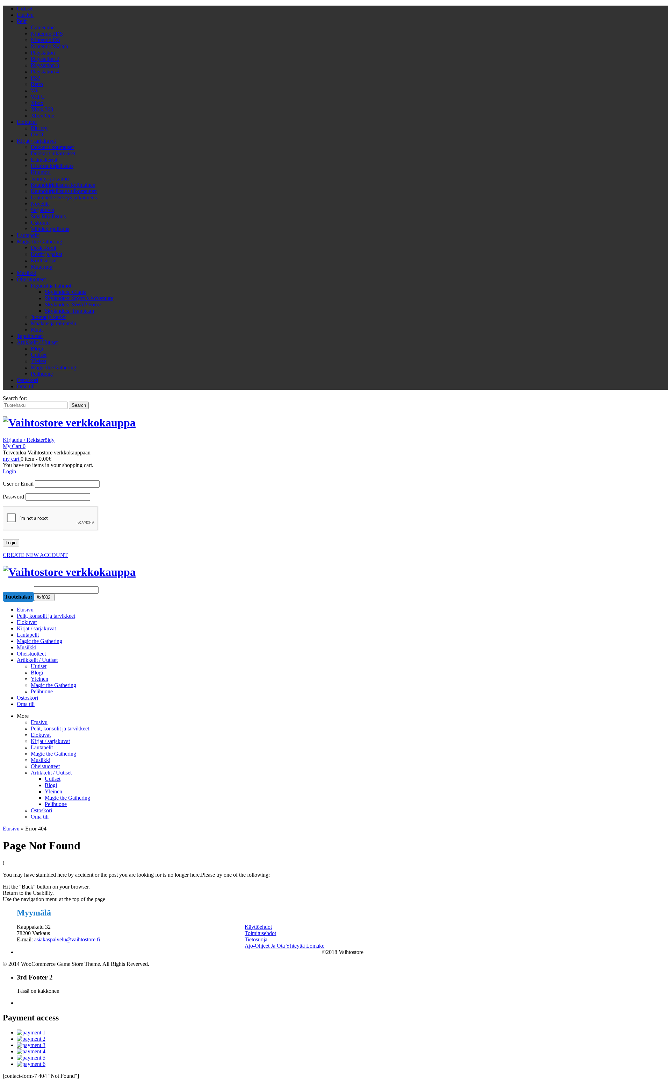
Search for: (15, 398)
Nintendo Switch (49, 46)
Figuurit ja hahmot (51, 286)
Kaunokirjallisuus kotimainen (63, 185)
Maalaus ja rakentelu (53, 323)
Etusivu (25, 15)
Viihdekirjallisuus (50, 229)
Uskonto (40, 223)
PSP (35, 78)
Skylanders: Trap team (69, 311)
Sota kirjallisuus (48, 216)
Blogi (37, 349)
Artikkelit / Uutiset (37, 342)
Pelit (22, 21)
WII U (38, 97)
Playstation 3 (45, 65)
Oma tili (26, 386)
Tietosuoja (256, 939)
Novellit (40, 204)
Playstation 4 (45, 72)
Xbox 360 (42, 109)
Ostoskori (27, 380)
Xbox (37, 103)
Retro (37, 84)
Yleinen (53, 791)
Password (13, 497)
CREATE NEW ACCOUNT (35, 555)
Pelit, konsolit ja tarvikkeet (60, 728)
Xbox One (42, 116)
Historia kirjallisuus (52, 166)
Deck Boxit (43, 248)
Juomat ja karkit (48, 317)
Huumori (41, 172)
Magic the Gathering (39, 242)
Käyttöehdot (258, 927)
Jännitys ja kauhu (50, 179)
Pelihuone (42, 374)
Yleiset (38, 361)
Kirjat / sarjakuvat (36, 141)
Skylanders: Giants (65, 292)
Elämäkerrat (44, 160)
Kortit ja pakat (46, 254)
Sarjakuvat (42, 210)
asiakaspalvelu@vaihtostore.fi (67, 939)
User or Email (18, 484)
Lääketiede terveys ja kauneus (64, 197)
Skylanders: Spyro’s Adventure (79, 298)
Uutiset (25, 9)
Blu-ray (39, 128)
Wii (34, 90)
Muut (37, 330)
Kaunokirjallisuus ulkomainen (64, 191)
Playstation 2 (45, 59)
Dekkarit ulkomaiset (53, 153)
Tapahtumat (30, 336)
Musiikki (26, 273)
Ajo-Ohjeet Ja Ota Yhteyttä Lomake (284, 946)
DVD (37, 134)
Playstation (43, 53)
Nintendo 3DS (47, 34)
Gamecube (43, 27)
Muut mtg (41, 267)
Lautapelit (28, 235)
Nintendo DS (45, 40)
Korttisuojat (44, 260)
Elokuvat (27, 122)
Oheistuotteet (31, 279)
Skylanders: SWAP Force (73, 304)
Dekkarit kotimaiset (52, 147)
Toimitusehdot (260, 933)
